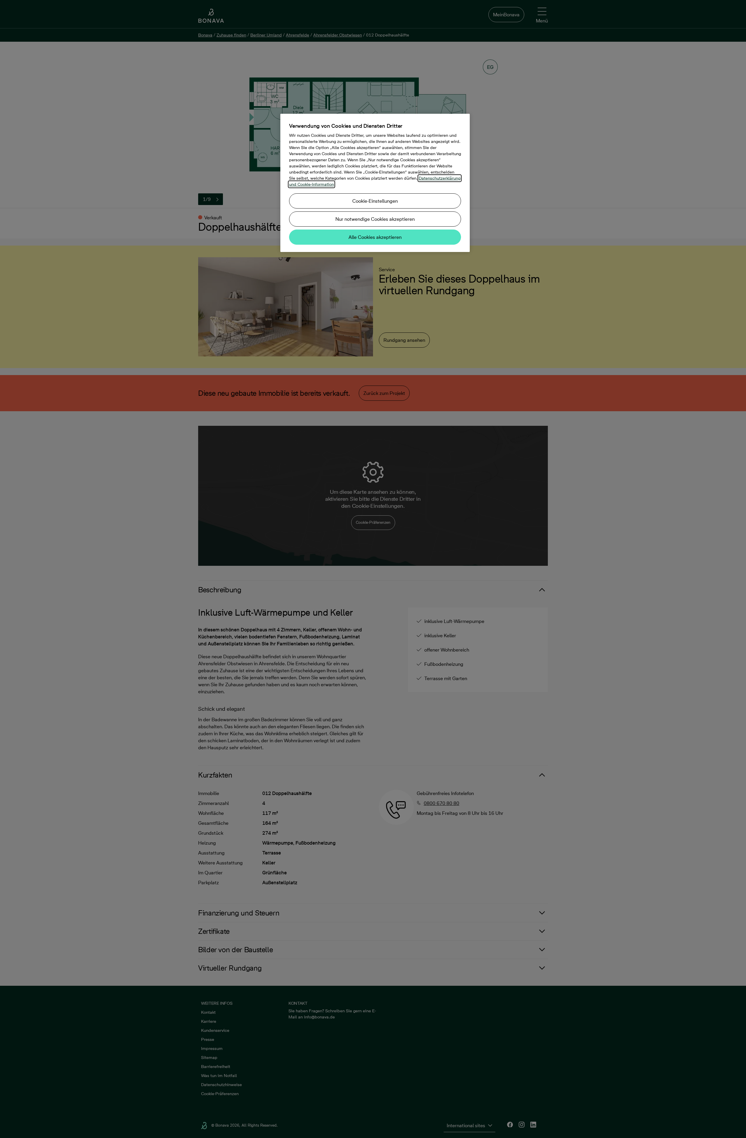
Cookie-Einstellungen (375, 201)
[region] (375, 183)
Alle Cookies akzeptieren (375, 237)
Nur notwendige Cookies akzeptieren (375, 219)
